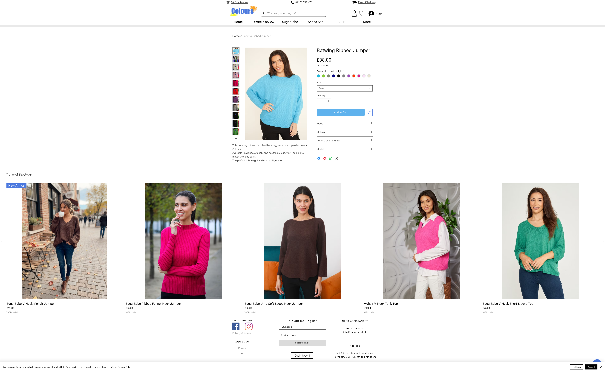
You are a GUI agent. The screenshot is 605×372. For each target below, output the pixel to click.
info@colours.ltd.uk (355, 332)
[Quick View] (184, 241)
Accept (591, 367)
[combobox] (345, 88)
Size (319, 82)
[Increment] (329, 101)
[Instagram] (249, 326)
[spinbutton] (324, 101)
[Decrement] (319, 101)
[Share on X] (337, 158)
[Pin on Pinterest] (325, 158)
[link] (354, 13)
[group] (302, 248)
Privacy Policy (124, 367)
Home (236, 35)
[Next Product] (603, 241)
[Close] (601, 366)
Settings (577, 367)
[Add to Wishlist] (369, 112)
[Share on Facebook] (319, 158)
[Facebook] (235, 326)
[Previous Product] (2, 241)
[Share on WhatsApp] (331, 158)
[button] (290, 22)
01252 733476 (354, 328)
